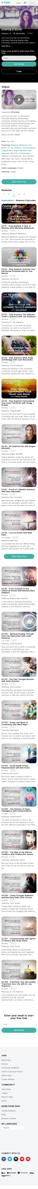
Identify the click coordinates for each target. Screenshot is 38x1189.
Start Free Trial (19, 182)
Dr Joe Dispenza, (15, 148)
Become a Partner (9, 1118)
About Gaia (6, 1060)
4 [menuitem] (19, 194)
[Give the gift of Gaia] (25, 3)
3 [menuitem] (13, 194)
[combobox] (13, 1128)
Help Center (6, 1089)
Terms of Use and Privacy (12, 1072)
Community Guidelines (10, 1068)
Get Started (19, 64)
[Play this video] (19, 99)
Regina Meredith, (21, 151)
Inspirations (8, 200)
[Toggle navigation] (2, 2)
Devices (5, 1064)
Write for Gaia (7, 1097)
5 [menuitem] (24, 194)
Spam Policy (6, 1075)
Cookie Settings (8, 1079)
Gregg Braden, (8, 151)
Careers (5, 1093)
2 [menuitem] (8, 194)
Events (4, 1101)
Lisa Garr (10, 141)
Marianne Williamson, (20, 145)
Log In (32, 3)
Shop (4, 1115)
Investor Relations (9, 1111)
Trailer (19, 71)
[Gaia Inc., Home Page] (7, 2)
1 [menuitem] (3, 194)
